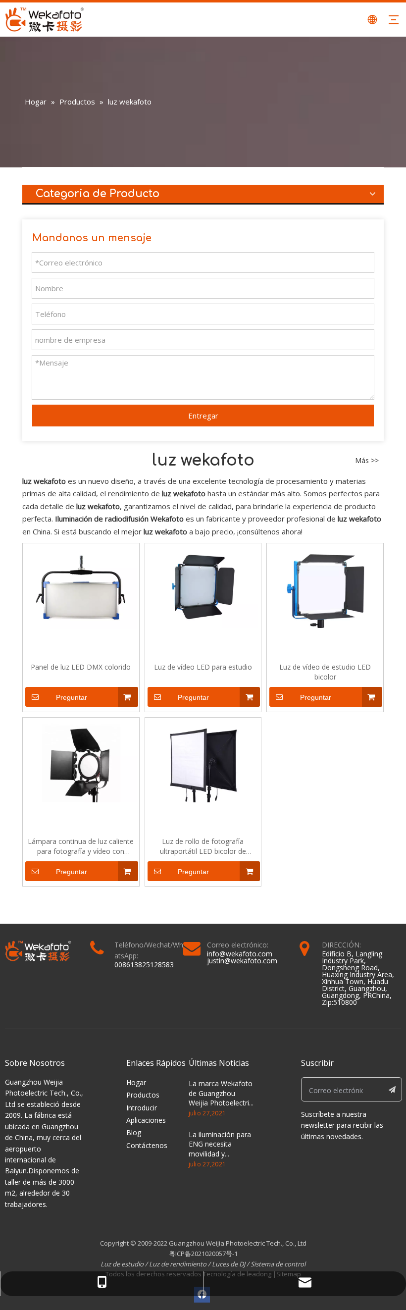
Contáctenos (146, 1145)
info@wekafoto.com (239, 953)
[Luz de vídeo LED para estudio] (203, 586)
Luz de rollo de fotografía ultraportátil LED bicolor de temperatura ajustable (203, 846)
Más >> (367, 460)
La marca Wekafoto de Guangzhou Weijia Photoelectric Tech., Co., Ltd (221, 1098)
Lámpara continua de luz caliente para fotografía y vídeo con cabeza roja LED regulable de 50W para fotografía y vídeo (81, 846)
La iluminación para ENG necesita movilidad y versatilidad (220, 1149)
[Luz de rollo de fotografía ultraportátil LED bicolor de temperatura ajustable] (203, 760)
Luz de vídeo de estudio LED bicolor (325, 671)
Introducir (141, 1107)
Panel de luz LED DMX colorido (81, 667)
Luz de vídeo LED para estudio (203, 667)
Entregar (203, 415)
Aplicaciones (146, 1120)
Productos (142, 1095)
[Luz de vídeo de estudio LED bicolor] (325, 586)
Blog (133, 1132)
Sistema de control (278, 1263)
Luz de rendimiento (177, 1263)
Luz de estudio (123, 1263)
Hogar (136, 1082)
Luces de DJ (228, 1263)
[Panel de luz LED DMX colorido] (81, 586)
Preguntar (71, 697)
